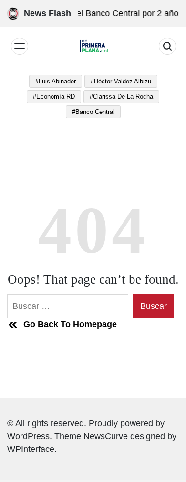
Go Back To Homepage (70, 324)
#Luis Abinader (55, 81)
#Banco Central (93, 111)
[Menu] (19, 46)
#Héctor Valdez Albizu (121, 81)
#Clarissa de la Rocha (121, 96)
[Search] (167, 46)
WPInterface (30, 449)
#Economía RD (54, 96)
